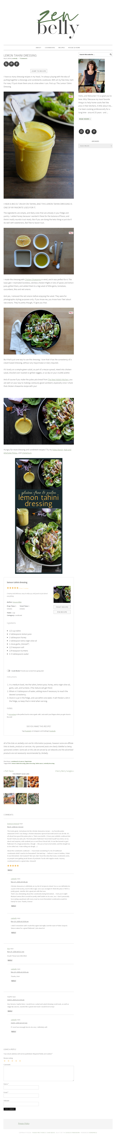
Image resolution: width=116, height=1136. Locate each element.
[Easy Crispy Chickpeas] (33, 782)
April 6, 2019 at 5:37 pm (19, 1023)
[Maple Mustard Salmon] (33, 799)
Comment (7, 1065)
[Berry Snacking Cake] (9, 799)
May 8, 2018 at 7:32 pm (15, 827)
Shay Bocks (51, 1132)
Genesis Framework (73, 1132)
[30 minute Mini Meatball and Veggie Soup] (21, 799)
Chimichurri (26, 453)
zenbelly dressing (49, 763)
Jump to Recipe (38, 71)
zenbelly (58, 21)
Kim (8, 949)
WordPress (93, 1132)
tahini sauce (39, 763)
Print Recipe (62, 607)
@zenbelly (27, 731)
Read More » (85, 119)
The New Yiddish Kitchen (58, 379)
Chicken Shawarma (33, 279)
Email (6, 1092)
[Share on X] (6, 64)
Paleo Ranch (57, 449)
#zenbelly (53, 731)
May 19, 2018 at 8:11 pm (15, 952)
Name (6, 1084)
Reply (10, 870)
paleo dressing (30, 763)
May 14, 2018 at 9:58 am (19, 882)
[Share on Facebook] (16, 64)
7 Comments (23, 58)
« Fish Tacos (9, 771)
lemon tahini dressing (18, 763)
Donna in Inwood (13, 824)
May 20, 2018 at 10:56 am (20, 921)
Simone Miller (17, 602)
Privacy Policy (23, 1123)
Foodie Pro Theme (38, 1132)
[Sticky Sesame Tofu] (9, 782)
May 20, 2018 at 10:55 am (20, 972)
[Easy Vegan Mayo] (21, 782)
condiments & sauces (17, 761)
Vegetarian (28, 761)
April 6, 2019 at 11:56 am (15, 1000)
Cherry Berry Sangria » (64, 771)
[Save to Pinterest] (11, 64)
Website (6, 1101)
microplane (12, 714)
